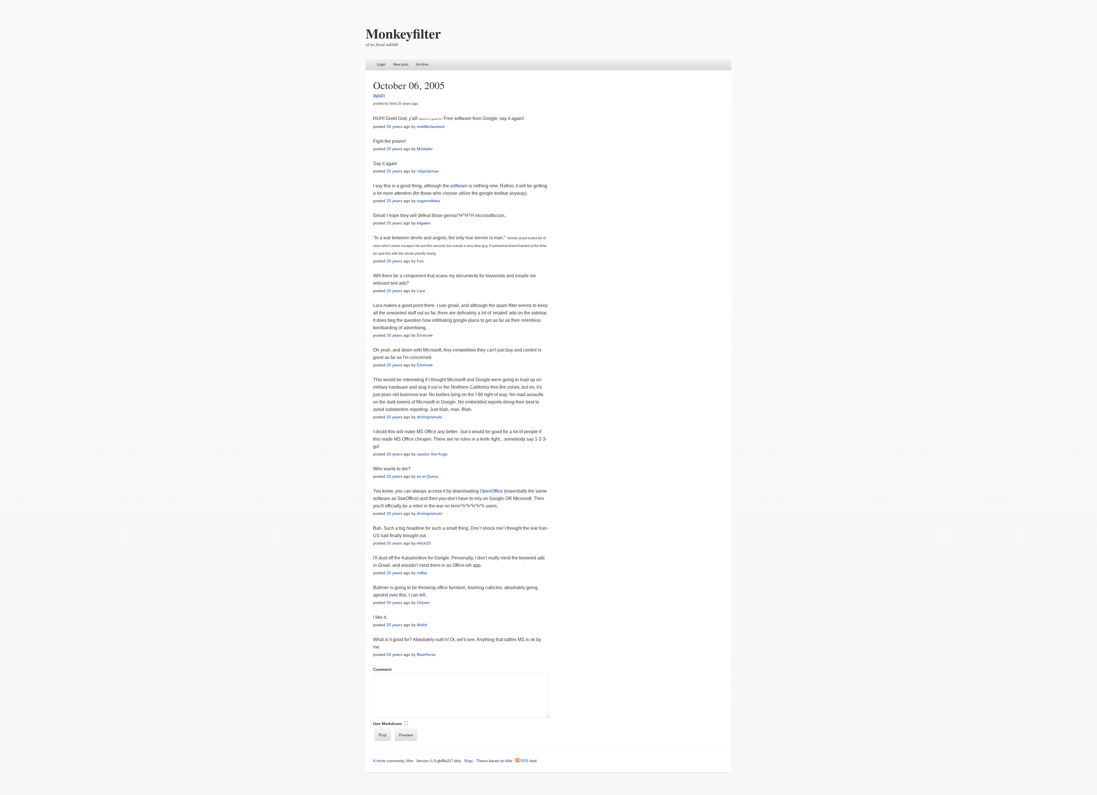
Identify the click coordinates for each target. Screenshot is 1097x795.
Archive (422, 64)
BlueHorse (426, 654)
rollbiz (422, 573)
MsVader (425, 148)
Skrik (393, 104)
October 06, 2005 (409, 85)
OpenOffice (491, 491)
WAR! (379, 96)
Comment (382, 669)
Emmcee (425, 335)
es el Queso (428, 476)
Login (381, 64)
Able (508, 761)
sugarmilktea (428, 200)
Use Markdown (387, 723)
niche (381, 761)
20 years (394, 126)
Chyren (423, 602)
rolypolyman (428, 171)
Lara (421, 290)
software (458, 185)
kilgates (424, 223)
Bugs (469, 761)
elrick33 (424, 543)
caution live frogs (432, 454)
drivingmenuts (429, 417)
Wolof (422, 625)
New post (401, 64)
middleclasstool (431, 126)
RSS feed (528, 761)
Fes (420, 261)
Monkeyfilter (403, 33)
